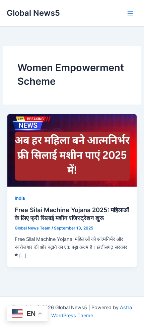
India (20, 198)
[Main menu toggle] (130, 13)
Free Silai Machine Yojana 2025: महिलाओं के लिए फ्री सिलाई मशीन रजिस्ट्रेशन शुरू (72, 213)
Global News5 (33, 13)
